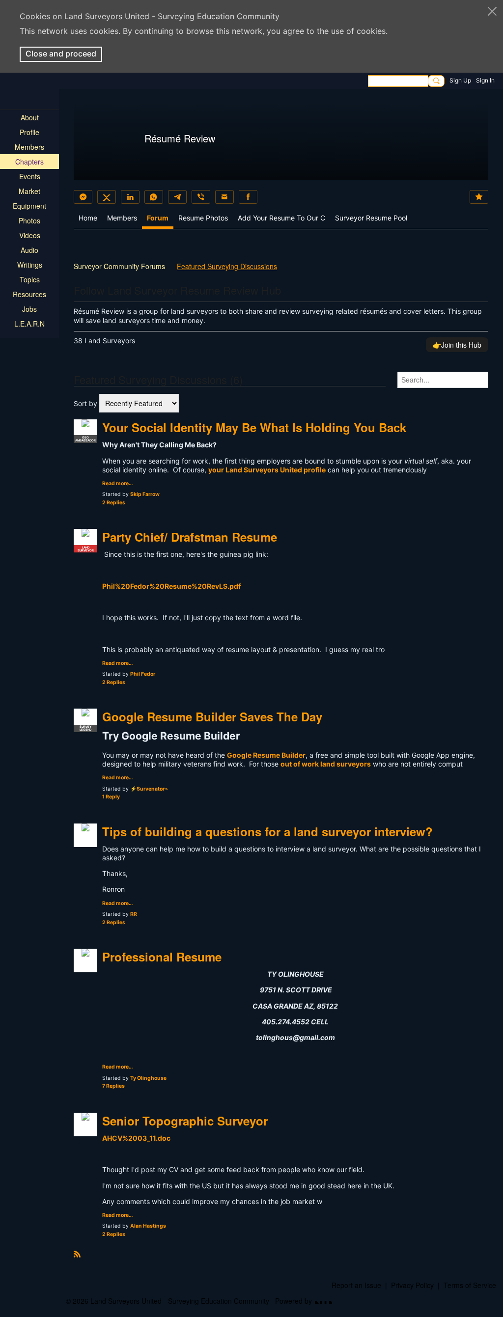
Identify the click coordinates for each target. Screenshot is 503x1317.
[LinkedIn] (130, 197)
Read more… (117, 484)
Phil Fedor (142, 674)
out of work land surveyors (325, 764)
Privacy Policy (412, 1285)
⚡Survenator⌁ (149, 789)
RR (133, 914)
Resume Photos (203, 218)
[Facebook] (248, 197)
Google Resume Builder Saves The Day (212, 716)
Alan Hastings (148, 1226)
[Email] (224, 197)
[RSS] (77, 1253)
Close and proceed (61, 53)
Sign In (485, 80)
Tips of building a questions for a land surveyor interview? (267, 831)
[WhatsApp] (153, 197)
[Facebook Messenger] (83, 197)
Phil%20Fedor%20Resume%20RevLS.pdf (171, 586)
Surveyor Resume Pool (371, 218)
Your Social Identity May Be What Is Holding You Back (254, 427)
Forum (157, 218)
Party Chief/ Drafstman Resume (189, 536)
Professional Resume (162, 956)
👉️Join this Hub (457, 345)
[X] (106, 197)
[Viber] (201, 197)
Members (122, 218)
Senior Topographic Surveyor (185, 1120)
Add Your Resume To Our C (281, 218)
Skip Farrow (145, 494)
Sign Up (460, 80)
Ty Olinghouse (148, 1078)
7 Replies (113, 1086)
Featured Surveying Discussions (227, 266)
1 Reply (111, 797)
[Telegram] (177, 197)
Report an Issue (356, 1285)
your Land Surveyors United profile (267, 470)
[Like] (479, 197)
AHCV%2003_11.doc (136, 1138)
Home (88, 218)
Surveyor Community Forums (119, 266)
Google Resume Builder (266, 755)
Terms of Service (470, 1285)
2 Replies (113, 502)
